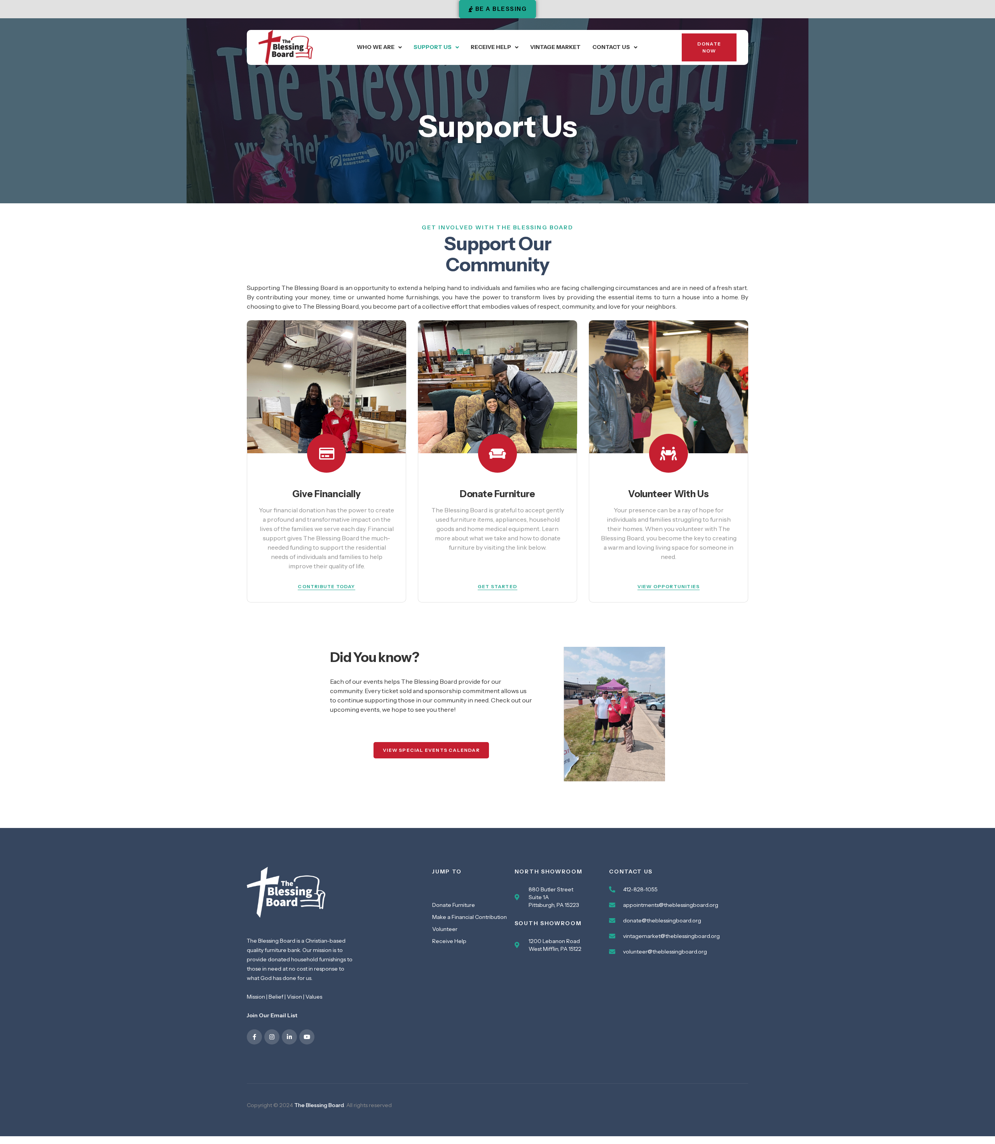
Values (313, 996)
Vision (294, 996)
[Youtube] (306, 1036)
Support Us (433, 47)
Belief (276, 996)
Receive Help (491, 47)
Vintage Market (555, 47)
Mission (256, 996)
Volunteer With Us (668, 494)
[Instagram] (271, 1036)
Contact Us (611, 47)
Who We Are (376, 47)
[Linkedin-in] (289, 1036)
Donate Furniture (497, 494)
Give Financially (326, 494)
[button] (379, 47)
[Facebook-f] (254, 1036)
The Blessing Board (319, 1105)
